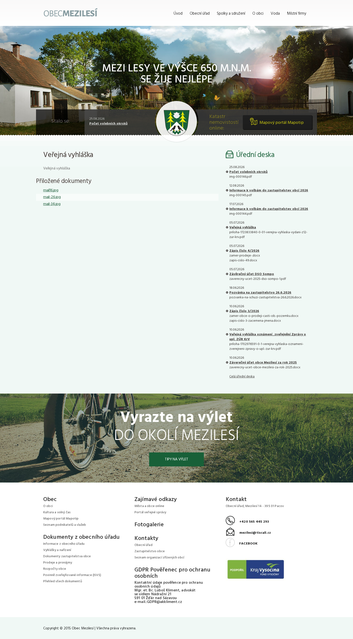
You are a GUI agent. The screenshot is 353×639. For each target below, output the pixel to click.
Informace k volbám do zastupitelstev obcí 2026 (268, 190)
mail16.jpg (50, 190)
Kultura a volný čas (57, 512)
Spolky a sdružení (231, 13)
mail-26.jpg (52, 197)
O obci (257, 13)
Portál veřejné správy (150, 512)
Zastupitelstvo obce (149, 551)
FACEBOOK (241, 543)
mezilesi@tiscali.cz (248, 533)
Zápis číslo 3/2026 (244, 311)
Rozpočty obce (54, 569)
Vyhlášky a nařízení (57, 550)
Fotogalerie (149, 524)
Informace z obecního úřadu (64, 544)
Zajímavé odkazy (155, 499)
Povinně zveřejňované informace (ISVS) (72, 575)
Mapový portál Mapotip (282, 122)
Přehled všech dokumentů (62, 581)
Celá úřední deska (242, 376)
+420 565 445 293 (247, 522)
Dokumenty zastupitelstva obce (67, 556)
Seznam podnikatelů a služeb (64, 525)
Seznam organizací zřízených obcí (159, 557)
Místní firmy (296, 13)
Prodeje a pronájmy (57, 562)
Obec (50, 499)
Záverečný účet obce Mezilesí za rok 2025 (263, 362)
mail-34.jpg (51, 204)
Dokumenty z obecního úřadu (81, 537)
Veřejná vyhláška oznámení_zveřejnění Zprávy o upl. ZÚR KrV (267, 337)
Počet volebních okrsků (108, 123)
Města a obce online (149, 506)
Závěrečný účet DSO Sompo (251, 274)
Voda (275, 13)
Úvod (178, 13)
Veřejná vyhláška (242, 227)
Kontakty (146, 538)
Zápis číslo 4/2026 (244, 251)
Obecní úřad (200, 13)
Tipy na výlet (176, 459)
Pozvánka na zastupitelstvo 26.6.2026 (260, 292)
